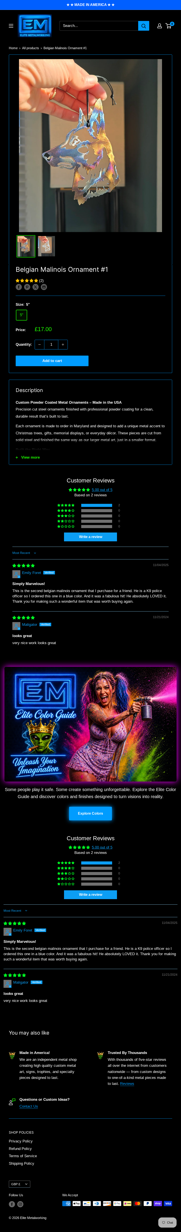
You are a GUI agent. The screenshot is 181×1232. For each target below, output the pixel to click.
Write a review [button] (90, 537)
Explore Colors (90, 813)
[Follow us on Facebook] (12, 1204)
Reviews (127, 1084)
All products (30, 48)
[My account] (159, 25)
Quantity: (24, 344)
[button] (27, 281)
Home (13, 48)
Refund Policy (20, 1149)
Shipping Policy (21, 1163)
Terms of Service (23, 1156)
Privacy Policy (21, 1141)
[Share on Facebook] (19, 286)
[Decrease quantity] (39, 344)
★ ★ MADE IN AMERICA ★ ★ (90, 5)
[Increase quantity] (63, 344)
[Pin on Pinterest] (27, 286)
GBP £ (15, 1184)
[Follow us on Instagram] (20, 1204)
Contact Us (28, 1106)
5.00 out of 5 (102, 490)
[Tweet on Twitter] (35, 286)
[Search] (143, 26)
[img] (23, 566)
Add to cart (52, 361)
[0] (168, 25)
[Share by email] (44, 286)
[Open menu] (11, 26)
